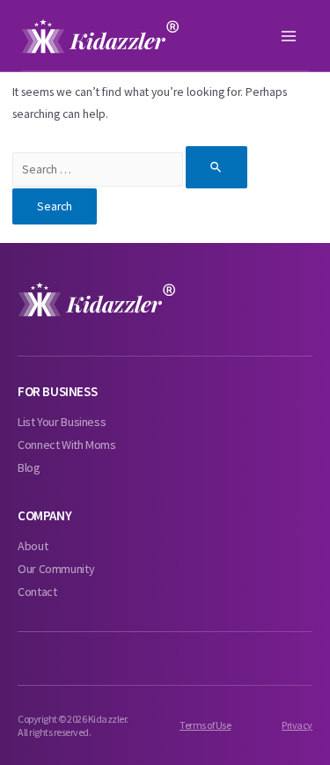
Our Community (56, 569)
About (33, 546)
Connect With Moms (67, 444)
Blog (29, 467)
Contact (37, 591)
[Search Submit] (216, 167)
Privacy (297, 725)
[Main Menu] (289, 36)
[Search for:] (130, 169)
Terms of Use (205, 725)
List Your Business (62, 422)
